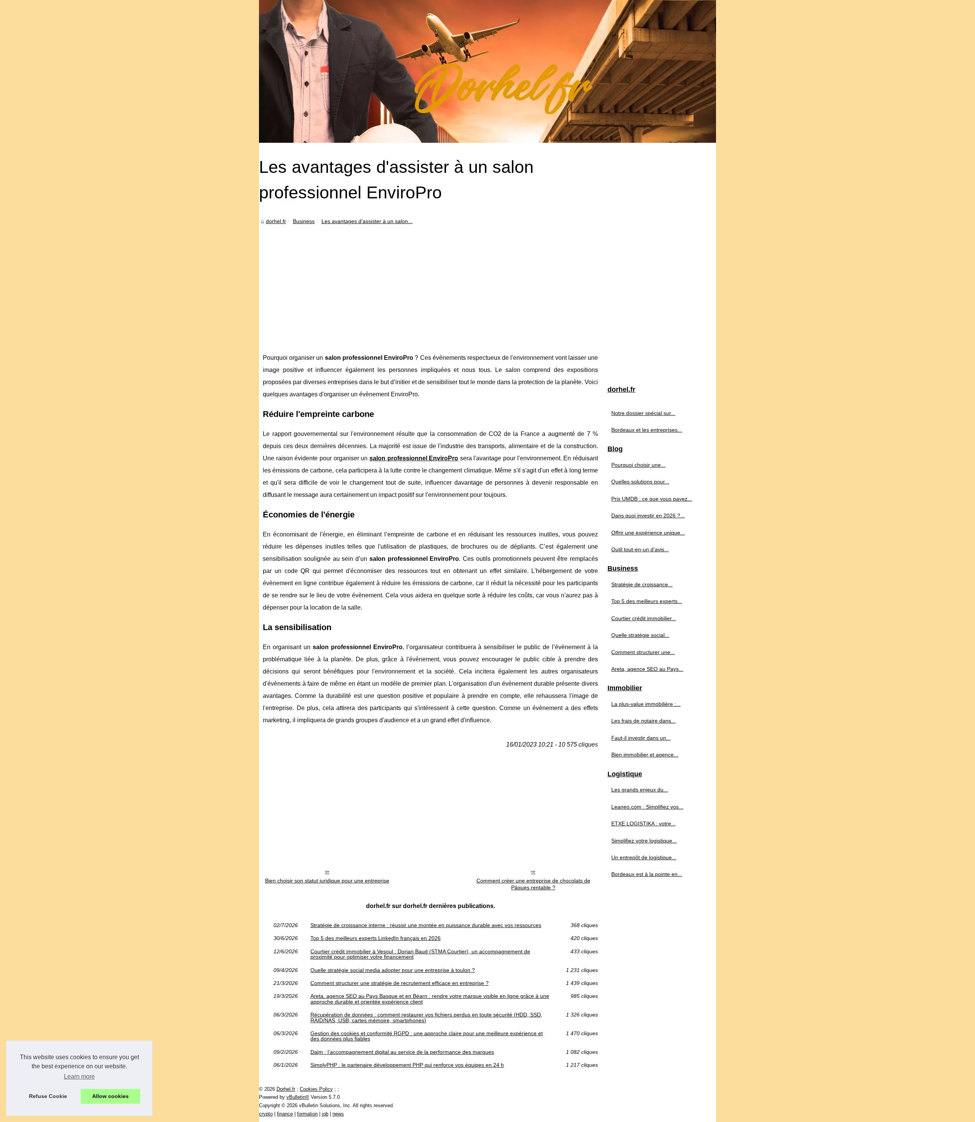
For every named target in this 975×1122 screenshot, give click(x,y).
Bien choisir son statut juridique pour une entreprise (327, 881)
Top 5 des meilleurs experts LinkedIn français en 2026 (375, 938)
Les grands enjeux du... (639, 790)
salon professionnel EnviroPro (413, 458)
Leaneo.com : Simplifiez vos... (647, 807)
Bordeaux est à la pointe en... (646, 874)
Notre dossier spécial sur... (643, 413)
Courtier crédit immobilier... (643, 618)
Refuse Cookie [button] (48, 1096)
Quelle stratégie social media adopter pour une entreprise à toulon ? (392, 970)
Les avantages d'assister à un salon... (366, 221)
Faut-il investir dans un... (641, 738)
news (338, 1114)
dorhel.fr (276, 221)
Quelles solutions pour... (640, 482)
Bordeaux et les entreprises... (646, 430)
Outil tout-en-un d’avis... (640, 549)
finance (285, 1114)
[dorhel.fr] (487, 71)
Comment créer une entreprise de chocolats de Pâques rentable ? (533, 884)
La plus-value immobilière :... (646, 704)
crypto (266, 1114)
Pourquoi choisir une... (638, 465)
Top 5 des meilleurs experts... (646, 601)
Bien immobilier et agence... (644, 755)
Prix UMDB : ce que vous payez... (651, 499)
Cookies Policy (316, 1089)
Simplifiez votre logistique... (644, 841)
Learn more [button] (79, 1076)
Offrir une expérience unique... (648, 533)
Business (304, 221)
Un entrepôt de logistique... (643, 857)
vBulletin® (297, 1097)
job (325, 1114)
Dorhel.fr (286, 1089)
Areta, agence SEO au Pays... (647, 669)
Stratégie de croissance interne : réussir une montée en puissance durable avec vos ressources (425, 925)
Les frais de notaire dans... (643, 721)
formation (307, 1114)
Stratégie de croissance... (642, 584)
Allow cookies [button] (110, 1096)
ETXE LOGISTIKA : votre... (643, 823)
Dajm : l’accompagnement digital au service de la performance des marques (402, 1052)
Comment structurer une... (643, 652)
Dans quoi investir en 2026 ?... (648, 515)
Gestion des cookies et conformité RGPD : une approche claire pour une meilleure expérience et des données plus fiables (426, 1036)
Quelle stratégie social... (640, 635)
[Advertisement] (430, 283)
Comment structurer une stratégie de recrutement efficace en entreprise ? (399, 983)
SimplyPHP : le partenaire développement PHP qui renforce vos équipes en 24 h (407, 1065)
